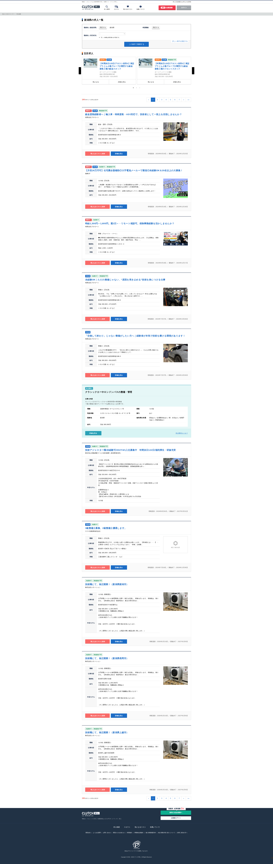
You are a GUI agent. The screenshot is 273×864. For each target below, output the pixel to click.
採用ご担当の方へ (182, 832)
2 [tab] (136, 88)
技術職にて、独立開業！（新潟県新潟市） (107, 584)
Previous (80, 70)
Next (193, 70)
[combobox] (112, 33)
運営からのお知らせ (119, 832)
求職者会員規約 (138, 832)
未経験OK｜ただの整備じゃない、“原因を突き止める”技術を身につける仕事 (125, 279)
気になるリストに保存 (98, 153)
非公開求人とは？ (182, 433)
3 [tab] (140, 88)
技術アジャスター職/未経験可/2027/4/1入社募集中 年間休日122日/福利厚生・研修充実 (130, 450)
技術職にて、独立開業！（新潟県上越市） (107, 732)
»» (188, 99)
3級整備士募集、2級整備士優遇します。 (106, 528)
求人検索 (116, 827)
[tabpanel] (109, 71)
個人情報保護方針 (151, 832)
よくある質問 (97, 832)
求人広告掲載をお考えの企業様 (182, 2)
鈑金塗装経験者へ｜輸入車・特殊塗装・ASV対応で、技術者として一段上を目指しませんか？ (133, 114)
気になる (96, 82)
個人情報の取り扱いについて (166, 832)
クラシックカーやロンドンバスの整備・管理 (108, 392)
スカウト (127, 827)
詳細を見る (122, 82)
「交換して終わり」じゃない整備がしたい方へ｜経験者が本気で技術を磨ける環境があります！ (135, 336)
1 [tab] (133, 88)
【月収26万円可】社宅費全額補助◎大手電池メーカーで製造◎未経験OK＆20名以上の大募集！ (134, 170)
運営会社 (88, 832)
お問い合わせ (107, 832)
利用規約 (129, 832)
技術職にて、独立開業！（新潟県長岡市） (107, 658)
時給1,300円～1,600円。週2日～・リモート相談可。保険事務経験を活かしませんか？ (129, 223)
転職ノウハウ (155, 827)
